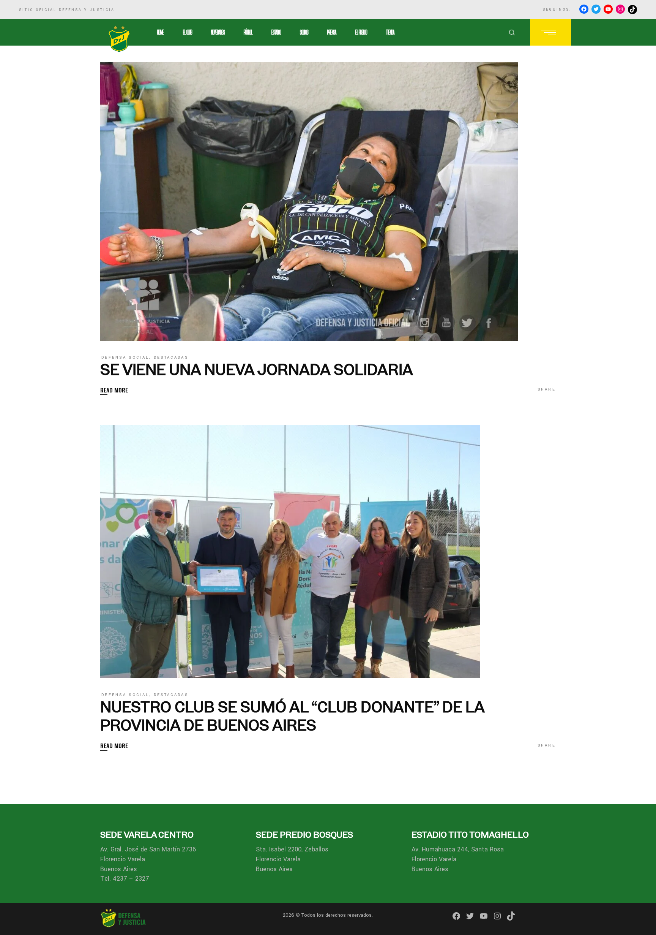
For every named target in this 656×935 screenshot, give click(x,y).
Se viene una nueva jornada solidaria (256, 369)
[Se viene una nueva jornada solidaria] (309, 201)
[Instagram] (620, 9)
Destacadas (171, 357)
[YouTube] (608, 9)
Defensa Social (125, 357)
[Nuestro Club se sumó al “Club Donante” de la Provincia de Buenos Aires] (290, 551)
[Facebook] (583, 9)
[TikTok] (632, 9)
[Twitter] (596, 9)
